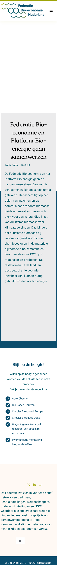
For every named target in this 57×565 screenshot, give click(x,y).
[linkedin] (34, 484)
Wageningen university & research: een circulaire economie (26, 428)
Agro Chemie (20, 399)
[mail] (40, 484)
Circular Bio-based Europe (27, 411)
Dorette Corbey (11, 165)
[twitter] (28, 484)
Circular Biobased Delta (26, 418)
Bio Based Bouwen (23, 405)
